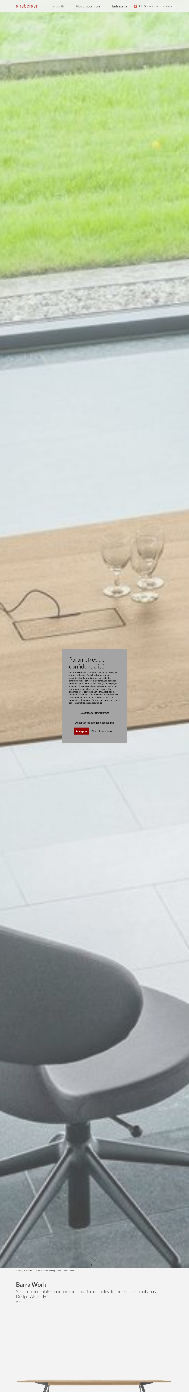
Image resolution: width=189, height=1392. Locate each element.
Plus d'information (102, 731)
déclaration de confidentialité (94, 697)
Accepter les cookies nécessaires (94, 722)
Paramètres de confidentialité (88, 702)
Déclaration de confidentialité (94, 712)
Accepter (81, 731)
